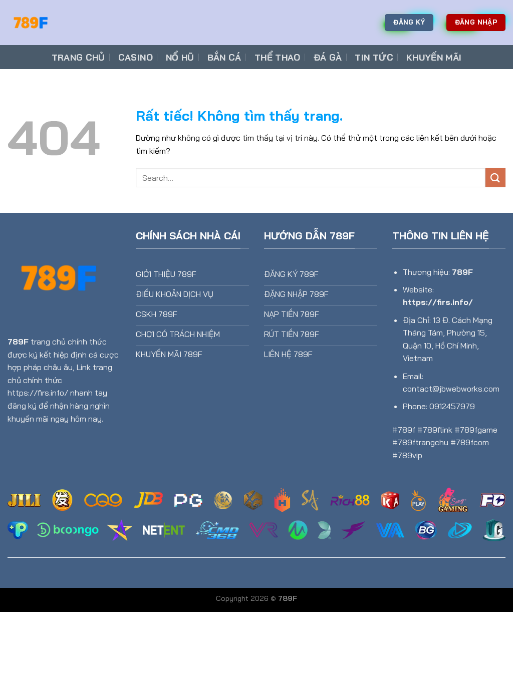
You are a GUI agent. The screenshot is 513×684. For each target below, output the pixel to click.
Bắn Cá (224, 57)
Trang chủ (78, 57)
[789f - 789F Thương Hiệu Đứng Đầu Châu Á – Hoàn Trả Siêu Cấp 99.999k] (58, 22)
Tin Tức (374, 57)
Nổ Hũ (180, 57)
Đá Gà (328, 57)
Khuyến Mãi (434, 57)
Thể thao (277, 57)
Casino (135, 57)
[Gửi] (495, 177)
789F (18, 341)
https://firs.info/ (438, 302)
